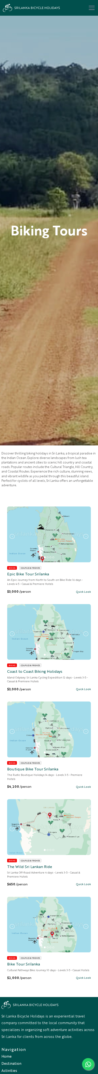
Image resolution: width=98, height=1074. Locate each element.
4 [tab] (53, 557)
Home (6, 1056)
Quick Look (83, 591)
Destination (11, 1063)
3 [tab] (50, 557)
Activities (9, 1070)
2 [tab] (48, 557)
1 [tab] (45, 557)
